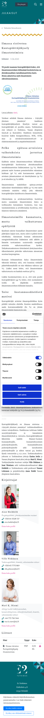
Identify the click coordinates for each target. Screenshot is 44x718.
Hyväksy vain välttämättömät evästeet (19, 713)
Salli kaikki (22, 388)
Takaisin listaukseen (12, 28)
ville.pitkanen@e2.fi (11, 569)
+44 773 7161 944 (11, 618)
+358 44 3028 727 (11, 518)
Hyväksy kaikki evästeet (14, 708)
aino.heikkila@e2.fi (11, 522)
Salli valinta (22, 395)
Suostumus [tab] (8, 320)
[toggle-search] (35, 4)
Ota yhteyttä (21, 4)
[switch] (38, 364)
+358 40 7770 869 (12, 565)
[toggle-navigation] (41, 4)
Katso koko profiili (8, 526)
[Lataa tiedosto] (40, 646)
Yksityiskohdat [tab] (22, 320)
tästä (15, 113)
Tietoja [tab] (36, 320)
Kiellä (22, 402)
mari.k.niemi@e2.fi (11, 621)
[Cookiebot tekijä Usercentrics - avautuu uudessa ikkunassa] (32, 314)
